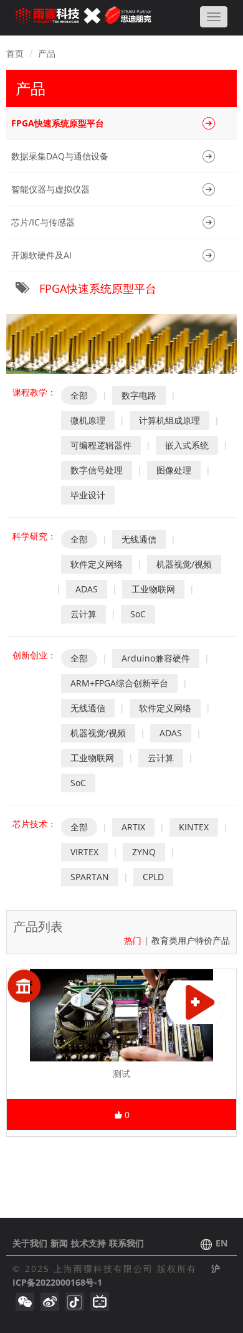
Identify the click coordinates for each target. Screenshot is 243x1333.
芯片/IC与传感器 (43, 222)
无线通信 (139, 539)
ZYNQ (144, 852)
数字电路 (139, 395)
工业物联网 (153, 589)
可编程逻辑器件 (100, 445)
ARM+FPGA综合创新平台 (119, 683)
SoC (138, 614)
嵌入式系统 (187, 445)
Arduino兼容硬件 (156, 658)
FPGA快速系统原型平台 (57, 123)
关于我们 (29, 1243)
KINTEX (194, 827)
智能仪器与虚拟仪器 (50, 189)
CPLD (153, 877)
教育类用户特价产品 (190, 940)
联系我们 (126, 1243)
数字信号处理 (96, 470)
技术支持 (88, 1243)
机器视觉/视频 (184, 564)
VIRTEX (84, 852)
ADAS (86, 589)
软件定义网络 (96, 564)
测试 (121, 1073)
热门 (134, 940)
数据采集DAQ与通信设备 (59, 156)
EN (221, 1243)
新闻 (59, 1243)
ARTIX (133, 827)
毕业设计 (87, 495)
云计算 (83, 614)
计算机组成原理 (169, 420)
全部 (79, 395)
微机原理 (87, 420)
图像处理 (173, 470)
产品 (46, 53)
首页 (15, 53)
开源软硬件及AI (41, 255)
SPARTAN (89, 877)
